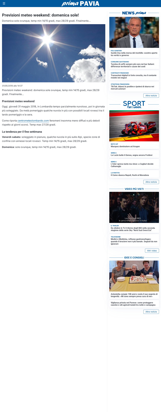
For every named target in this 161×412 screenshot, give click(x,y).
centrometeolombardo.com (33, 120)
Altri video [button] (152, 250)
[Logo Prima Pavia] (80, 3)
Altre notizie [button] (151, 95)
